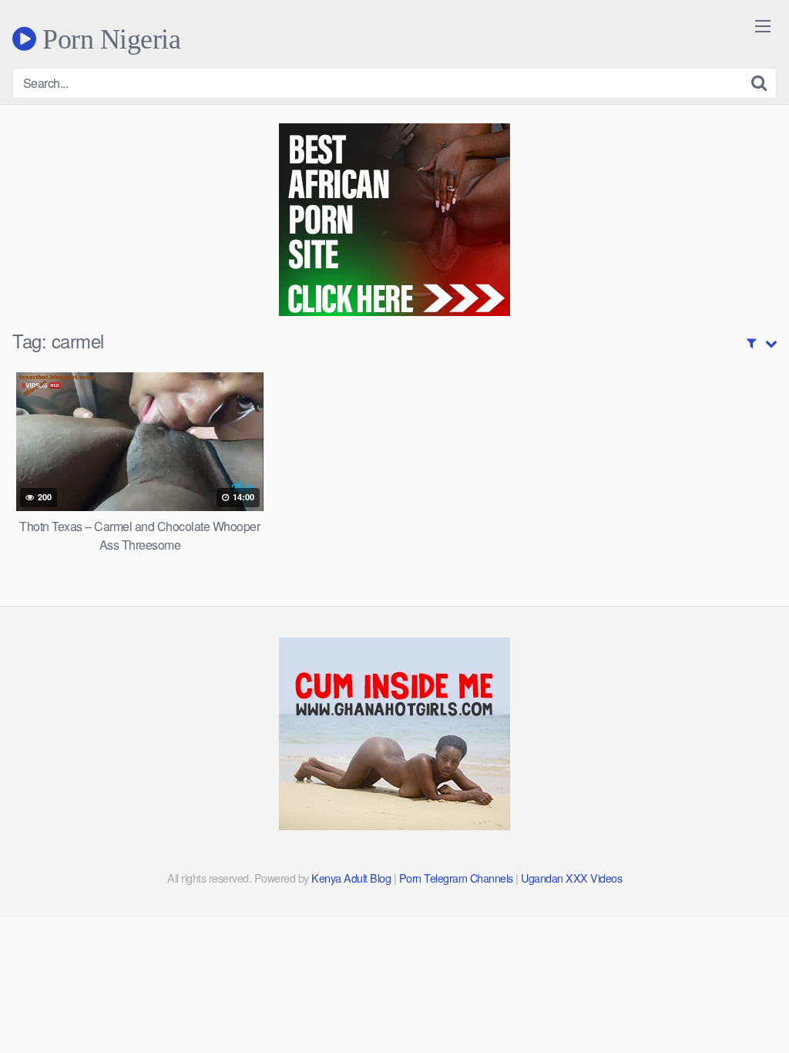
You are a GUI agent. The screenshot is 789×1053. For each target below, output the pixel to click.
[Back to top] (746, 1003)
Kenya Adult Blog (351, 878)
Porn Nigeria (108, 38)
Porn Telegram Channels (457, 878)
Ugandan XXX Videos (571, 878)
